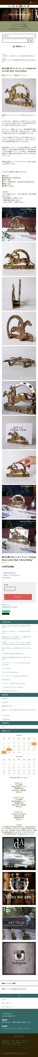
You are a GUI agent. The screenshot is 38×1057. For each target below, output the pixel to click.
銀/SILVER (5, 702)
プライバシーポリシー (7, 1044)
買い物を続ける (6, 577)
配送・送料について (17, 1040)
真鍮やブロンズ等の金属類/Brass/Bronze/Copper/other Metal (19, 710)
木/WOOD (5, 698)
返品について (6, 604)
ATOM (18, 1044)
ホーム (4, 54)
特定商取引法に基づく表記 (9, 607)
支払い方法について (7, 1040)
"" (20, 24)
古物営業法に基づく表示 (21, 1042)
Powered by (4, 1053)
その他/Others (6, 719)
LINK (3, 727)
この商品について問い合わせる (11, 575)
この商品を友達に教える (9, 573)
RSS (15, 1044)
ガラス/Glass (5, 715)
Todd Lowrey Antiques (19, 14)
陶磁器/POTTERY (7, 706)
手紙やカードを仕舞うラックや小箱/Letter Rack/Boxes (18, 56)
